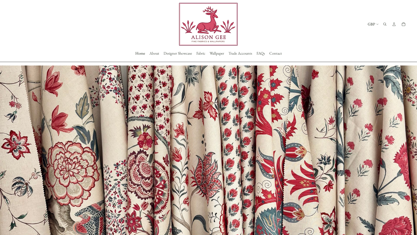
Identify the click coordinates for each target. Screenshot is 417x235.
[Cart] (403, 24)
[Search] (385, 24)
